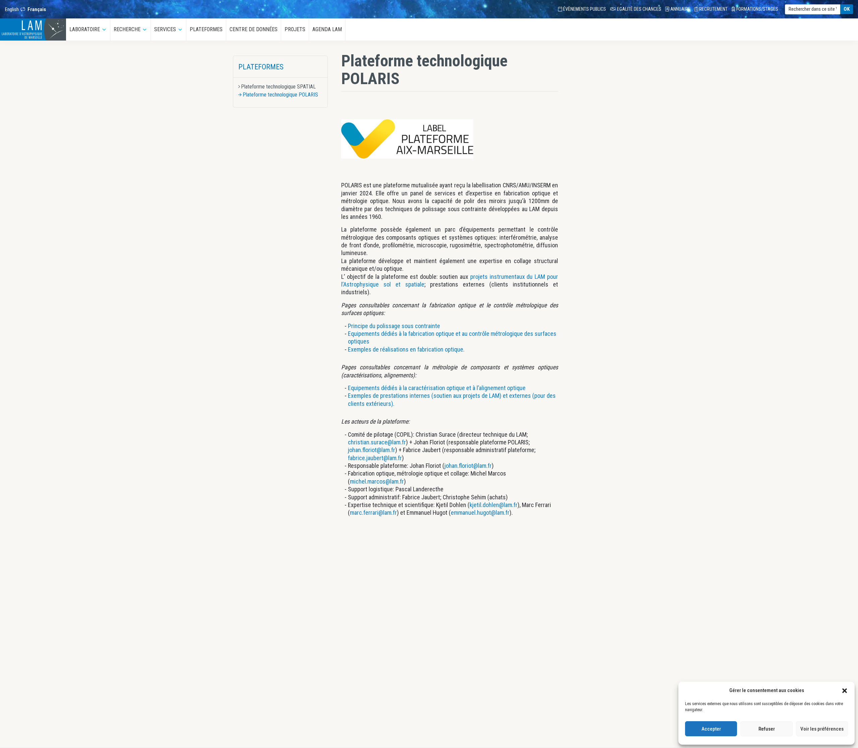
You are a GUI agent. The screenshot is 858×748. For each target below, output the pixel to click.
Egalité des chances (638, 9)
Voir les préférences (822, 729)
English (12, 9)
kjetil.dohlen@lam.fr (493, 504)
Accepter (711, 729)
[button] (844, 690)
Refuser (766, 729)
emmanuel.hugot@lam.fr (480, 512)
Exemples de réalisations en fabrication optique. (406, 349)
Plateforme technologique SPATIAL (278, 86)
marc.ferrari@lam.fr (373, 512)
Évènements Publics (584, 9)
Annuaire (679, 9)
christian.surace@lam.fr (377, 442)
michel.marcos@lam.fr (377, 481)
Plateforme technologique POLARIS (280, 94)
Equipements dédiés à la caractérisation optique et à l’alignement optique (437, 387)
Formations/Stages (756, 9)
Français (36, 9)
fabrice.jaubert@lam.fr (375, 457)
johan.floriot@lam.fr (371, 449)
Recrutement (713, 9)
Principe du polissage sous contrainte (394, 325)
